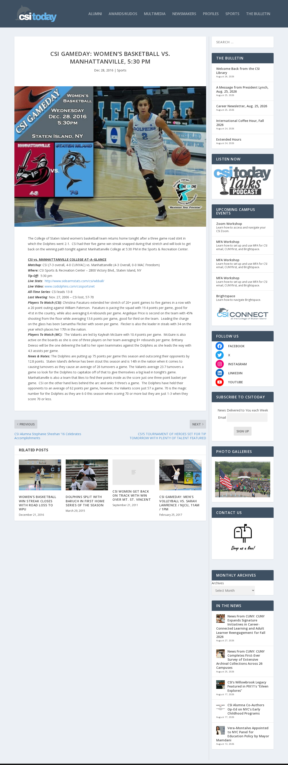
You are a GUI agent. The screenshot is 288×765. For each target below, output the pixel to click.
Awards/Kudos (123, 14)
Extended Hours (228, 139)
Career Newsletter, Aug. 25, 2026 (241, 106)
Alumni (95, 14)
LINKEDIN (235, 373)
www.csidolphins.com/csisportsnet (70, 286)
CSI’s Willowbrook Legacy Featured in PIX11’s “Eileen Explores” (247, 686)
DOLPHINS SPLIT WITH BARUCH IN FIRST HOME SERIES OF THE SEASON (85, 501)
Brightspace (225, 296)
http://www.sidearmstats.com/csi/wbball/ (74, 281)
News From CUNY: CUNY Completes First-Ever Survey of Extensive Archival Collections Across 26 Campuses (240, 659)
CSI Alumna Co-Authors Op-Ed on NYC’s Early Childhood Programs (245, 709)
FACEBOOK (236, 346)
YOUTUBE (235, 382)
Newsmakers (184, 14)
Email (222, 417)
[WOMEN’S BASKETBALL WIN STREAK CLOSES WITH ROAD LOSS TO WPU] (40, 474)
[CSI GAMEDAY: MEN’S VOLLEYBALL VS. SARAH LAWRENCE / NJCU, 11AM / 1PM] (180, 474)
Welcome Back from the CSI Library (238, 70)
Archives (218, 583)
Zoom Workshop (229, 224)
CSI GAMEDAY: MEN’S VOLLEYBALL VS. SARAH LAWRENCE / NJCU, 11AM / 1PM (179, 503)
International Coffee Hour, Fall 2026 (240, 123)
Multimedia (155, 14)
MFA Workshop (227, 242)
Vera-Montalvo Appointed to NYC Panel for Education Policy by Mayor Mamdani (242, 734)
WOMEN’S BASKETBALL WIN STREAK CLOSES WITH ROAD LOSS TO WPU (37, 503)
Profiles (211, 14)
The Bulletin (258, 14)
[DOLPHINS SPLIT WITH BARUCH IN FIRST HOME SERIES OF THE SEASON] (87, 474)
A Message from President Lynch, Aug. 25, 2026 (242, 89)
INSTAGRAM (237, 364)
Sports (232, 14)
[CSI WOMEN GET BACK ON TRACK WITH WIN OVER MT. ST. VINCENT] (133, 472)
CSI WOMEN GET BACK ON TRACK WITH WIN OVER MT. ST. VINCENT (131, 495)
